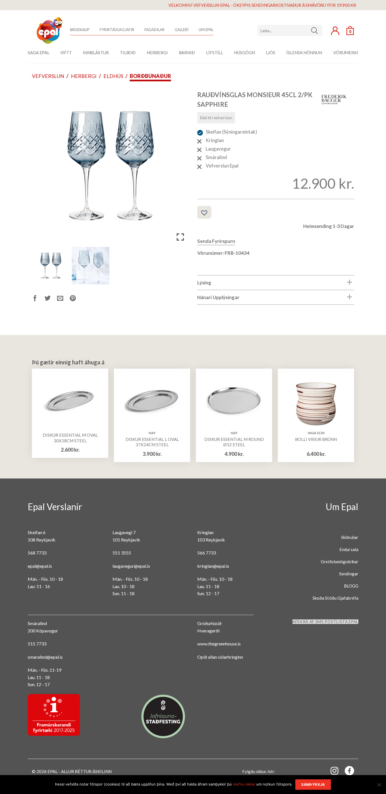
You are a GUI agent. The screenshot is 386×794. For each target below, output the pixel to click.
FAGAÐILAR (154, 29)
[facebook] (346, 771)
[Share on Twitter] (51, 299)
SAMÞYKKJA (313, 784)
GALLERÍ (181, 29)
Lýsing (204, 283)
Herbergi (84, 76)
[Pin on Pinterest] (76, 299)
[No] (379, 786)
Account (335, 30)
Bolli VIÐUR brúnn (316, 439)
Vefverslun (48, 76)
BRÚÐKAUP (80, 29)
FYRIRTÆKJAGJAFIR (117, 29)
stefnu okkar (244, 784)
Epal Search (289, 30)
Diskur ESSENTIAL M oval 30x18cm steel (70, 437)
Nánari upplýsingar (218, 297)
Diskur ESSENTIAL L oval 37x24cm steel (152, 442)
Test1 (316, 30)
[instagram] (331, 770)
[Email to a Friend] (63, 299)
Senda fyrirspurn (216, 241)
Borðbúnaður (150, 76)
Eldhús (113, 76)
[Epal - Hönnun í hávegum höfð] (49, 30)
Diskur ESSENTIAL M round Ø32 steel (234, 442)
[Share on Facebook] (38, 299)
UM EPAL (206, 29)
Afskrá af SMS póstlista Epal (325, 621)
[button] (180, 167)
